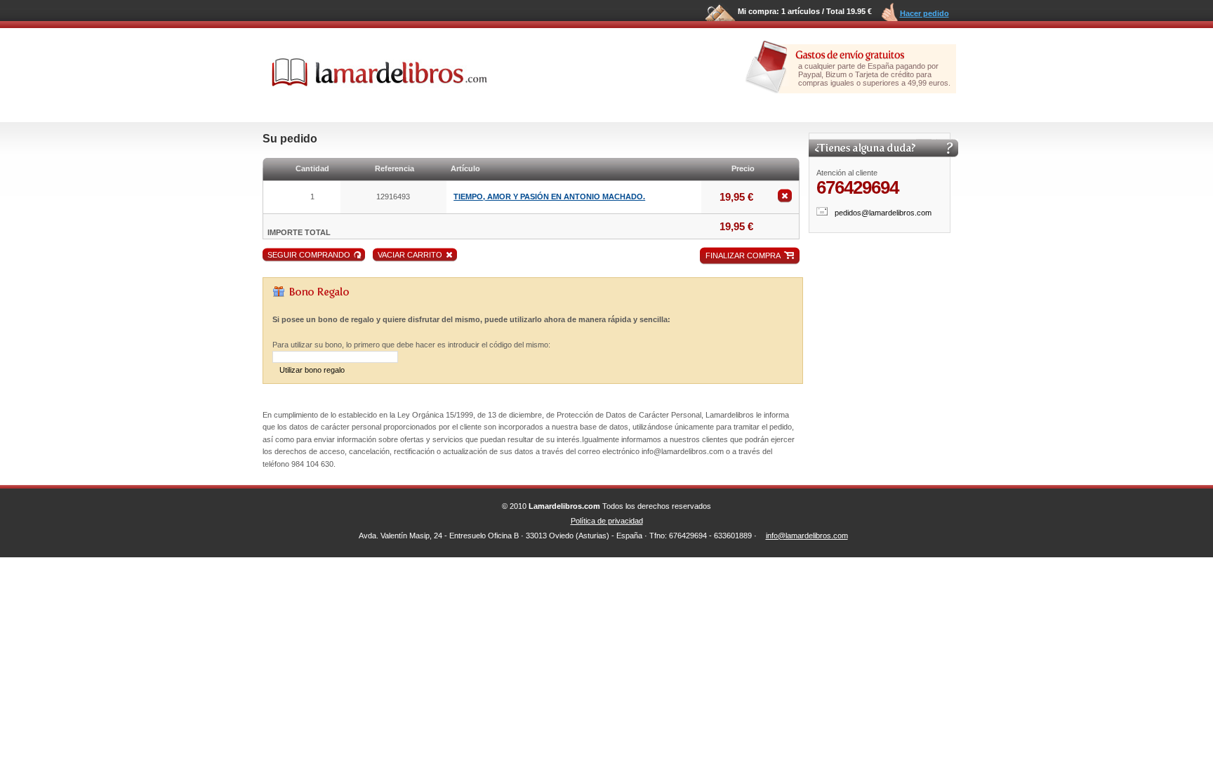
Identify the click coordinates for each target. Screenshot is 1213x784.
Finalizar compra (743, 255)
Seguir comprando (308, 255)
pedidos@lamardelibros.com (883, 212)
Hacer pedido (924, 13)
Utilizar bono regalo (312, 370)
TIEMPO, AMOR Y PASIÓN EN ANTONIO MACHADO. (549, 196)
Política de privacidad (607, 521)
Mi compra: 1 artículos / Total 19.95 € (805, 11)
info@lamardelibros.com (807, 535)
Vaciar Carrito (410, 255)
